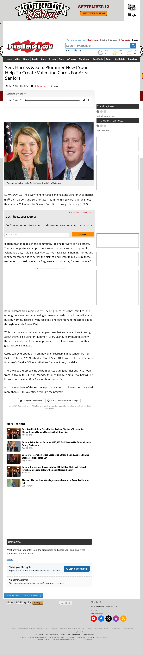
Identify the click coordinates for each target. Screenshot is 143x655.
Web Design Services (66, 628)
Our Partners (52, 628)
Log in (67, 50)
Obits (43, 59)
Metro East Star (67, 632)
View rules (10, 560)
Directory (132, 59)
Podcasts (125, 39)
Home (9, 59)
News (26, 59)
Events (52, 59)
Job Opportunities (39, 628)
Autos (108, 59)
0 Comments (41, 86)
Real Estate (120, 59)
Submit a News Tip (32, 595)
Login (62, 603)
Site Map (89, 628)
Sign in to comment (77, 568)
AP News (71, 59)
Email (68, 603)
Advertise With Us (24, 628)
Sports (35, 59)
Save (55, 85)
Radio (135, 39)
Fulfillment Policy (128, 628)
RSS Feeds (98, 628)
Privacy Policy (115, 628)
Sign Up (77, 50)
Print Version (12, 595)
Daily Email (93, 39)
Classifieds (97, 59)
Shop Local (84, 59)
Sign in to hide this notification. (80, 212)
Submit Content (110, 39)
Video (17, 59)
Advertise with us (76, 39)
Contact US (80, 628)
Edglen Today (79, 632)
